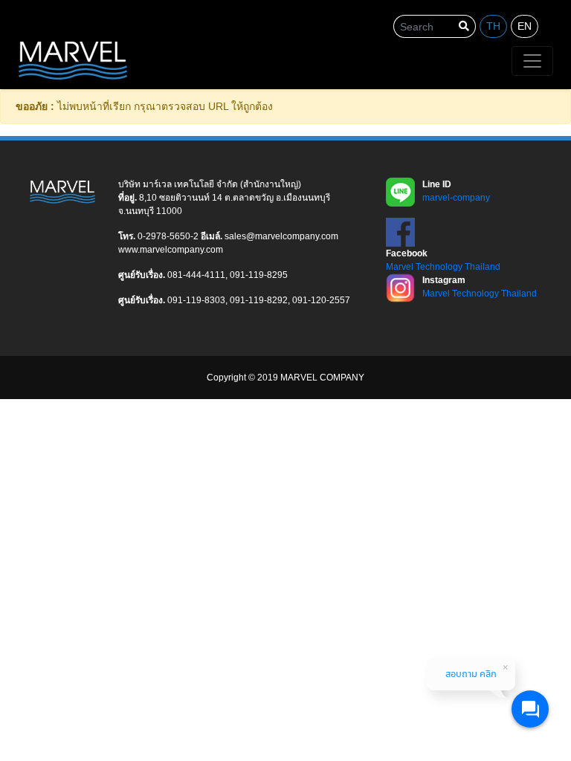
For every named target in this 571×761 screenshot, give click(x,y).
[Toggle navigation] (532, 61)
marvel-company (456, 197)
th (493, 26)
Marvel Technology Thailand (443, 267)
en (524, 26)
